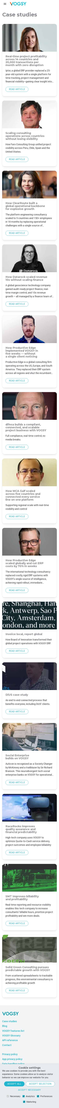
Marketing (31, 1102)
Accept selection (40, 1084)
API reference (10, 1040)
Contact (6, 1045)
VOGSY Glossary (11, 1035)
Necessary (15, 1096)
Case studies (9, 1021)
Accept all (14, 1084)
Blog (4, 1026)
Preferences (46, 1096)
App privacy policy (12, 1059)
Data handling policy (13, 1063)
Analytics (30, 1096)
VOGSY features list (13, 1030)
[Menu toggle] (5, 4)
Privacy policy (10, 1054)
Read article (17, 89)
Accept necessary (29, 1090)
